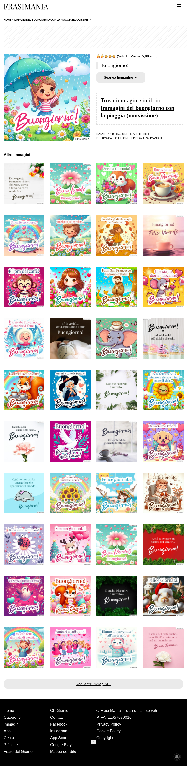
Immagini (11, 724)
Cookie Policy (108, 731)
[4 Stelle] (110, 56)
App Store (58, 738)
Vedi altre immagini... (93, 684)
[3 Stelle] (106, 56)
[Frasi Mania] (26, 6)
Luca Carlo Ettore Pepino (120, 138)
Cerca (9, 738)
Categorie (12, 717)
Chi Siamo (59, 711)
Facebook (58, 724)
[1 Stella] (98, 56)
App (7, 731)
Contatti (57, 717)
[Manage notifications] (177, 756)
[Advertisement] (93, 755)
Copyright (104, 738)
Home (9, 711)
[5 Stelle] (114, 56)
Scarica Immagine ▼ (121, 77)
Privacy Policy (108, 724)
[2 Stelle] (102, 56)
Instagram (58, 731)
